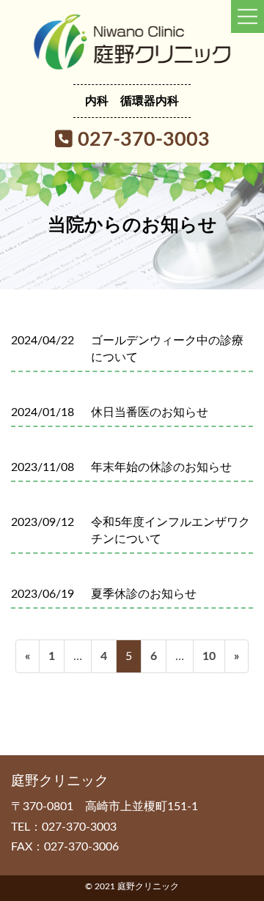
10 (209, 661)
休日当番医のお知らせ (149, 412)
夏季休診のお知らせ (144, 594)
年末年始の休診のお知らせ (161, 467)
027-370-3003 (141, 139)
